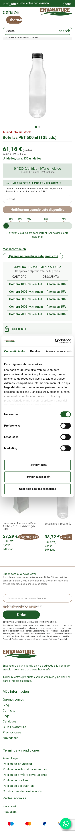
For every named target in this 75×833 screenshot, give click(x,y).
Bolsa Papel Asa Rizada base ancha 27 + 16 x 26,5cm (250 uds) (19, 526)
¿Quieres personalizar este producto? (32, 256)
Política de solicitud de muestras (25, 769)
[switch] (65, 426)
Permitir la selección (37, 476)
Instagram (10, 811)
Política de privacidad (17, 764)
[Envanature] (56, 12)
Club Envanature (14, 727)
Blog (6, 705)
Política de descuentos (18, 786)
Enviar (21, 615)
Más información (14, 249)
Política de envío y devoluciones (25, 775)
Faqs (6, 716)
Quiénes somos (13, 699)
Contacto (9, 710)
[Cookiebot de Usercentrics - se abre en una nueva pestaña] (55, 341)
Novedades (10, 738)
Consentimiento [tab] (14, 351)
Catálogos (9, 721)
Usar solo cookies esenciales (37, 488)
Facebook (10, 806)
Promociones (12, 732)
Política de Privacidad (58, 639)
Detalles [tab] (35, 351)
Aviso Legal (10, 758)
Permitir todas (38, 464)
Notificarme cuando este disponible (37, 210)
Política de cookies (15, 780)
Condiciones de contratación (22, 791)
